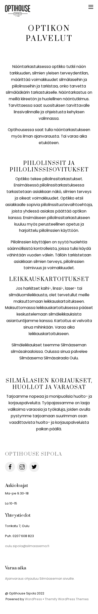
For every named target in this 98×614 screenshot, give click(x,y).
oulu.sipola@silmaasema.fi (27, 546)
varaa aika (77, 136)
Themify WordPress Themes (67, 599)
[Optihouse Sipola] (17, 15)
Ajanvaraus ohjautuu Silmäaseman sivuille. (40, 578)
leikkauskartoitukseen (64, 301)
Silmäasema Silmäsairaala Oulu (48, 358)
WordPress (33, 599)
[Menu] (90, 7)
